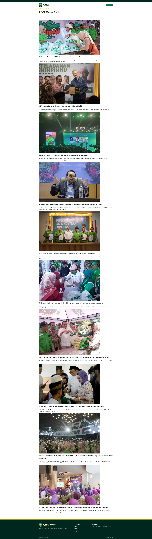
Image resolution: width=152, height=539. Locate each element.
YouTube (111, 537)
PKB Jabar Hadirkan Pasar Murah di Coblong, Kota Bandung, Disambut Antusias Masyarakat (71, 303)
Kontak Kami (109, 4)
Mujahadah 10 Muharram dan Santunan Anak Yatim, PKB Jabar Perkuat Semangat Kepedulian (71, 406)
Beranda (75, 526)
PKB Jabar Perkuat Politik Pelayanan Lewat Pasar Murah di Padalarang (63, 57)
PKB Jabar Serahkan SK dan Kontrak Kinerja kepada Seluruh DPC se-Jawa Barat (67, 254)
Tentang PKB (76, 530)
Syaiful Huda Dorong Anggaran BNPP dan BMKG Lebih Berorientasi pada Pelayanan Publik (70, 204)
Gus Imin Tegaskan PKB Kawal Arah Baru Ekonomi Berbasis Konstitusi (63, 155)
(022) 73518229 (95, 529)
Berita (75, 528)
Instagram (107, 537)
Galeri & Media (77, 531)
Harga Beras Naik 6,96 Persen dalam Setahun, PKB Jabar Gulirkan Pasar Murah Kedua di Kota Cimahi (74, 357)
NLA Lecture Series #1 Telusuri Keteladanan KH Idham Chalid (60, 106)
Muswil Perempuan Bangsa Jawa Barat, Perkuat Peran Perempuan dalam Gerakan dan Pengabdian (73, 507)
